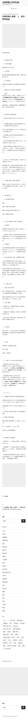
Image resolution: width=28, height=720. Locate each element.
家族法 (9, 631)
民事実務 (6, 496)
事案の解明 (19, 620)
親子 (11, 643)
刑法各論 (4, 547)
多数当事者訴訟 (16, 629)
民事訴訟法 (5, 582)
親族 (3, 607)
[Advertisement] (14, 36)
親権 (4, 645)
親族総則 (20, 643)
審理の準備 (6, 634)
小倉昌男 (4, 559)
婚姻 (4, 631)
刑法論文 (4, 553)
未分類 (4, 575)
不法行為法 (12, 620)
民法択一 (4, 588)
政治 (22, 637)
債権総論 (5, 623)
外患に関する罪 (7, 629)
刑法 (3, 543)
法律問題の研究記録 (10, 2)
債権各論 (4, 537)
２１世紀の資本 (7, 648)
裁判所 (20, 640)
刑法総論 (22, 623)
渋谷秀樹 (15, 640)
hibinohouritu (15, 14)
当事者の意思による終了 (9, 637)
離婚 (23, 645)
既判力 (4, 640)
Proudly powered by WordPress (10, 716)
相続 (3, 594)
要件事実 (5, 643)
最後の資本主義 (6, 572)
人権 (3, 531)
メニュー (15, 8)
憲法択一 (4, 566)
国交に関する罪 (7, 626)
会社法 (4, 534)
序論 (12, 634)
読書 (3, 610)
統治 (3, 598)
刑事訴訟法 (5, 540)
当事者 (16, 634)
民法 (3, 585)
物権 (3, 591)
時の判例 (4, 569)
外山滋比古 (15, 626)
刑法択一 (4, 550)
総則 (3, 601)
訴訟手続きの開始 (11, 645)
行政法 (4, 604)
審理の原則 (15, 631)
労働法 (4, 556)
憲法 (3, 562)
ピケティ (5, 620)
